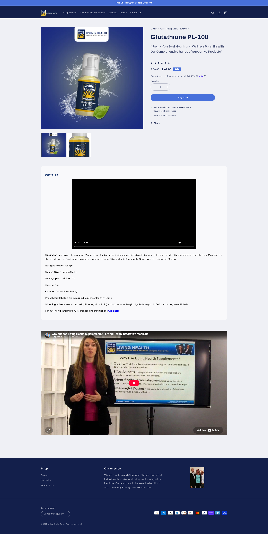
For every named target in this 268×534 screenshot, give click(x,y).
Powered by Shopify (74, 524)
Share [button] (157, 123)
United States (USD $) (54, 514)
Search (44, 475)
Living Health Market (56, 524)
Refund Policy (47, 485)
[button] (213, 13)
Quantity (155, 81)
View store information (165, 116)
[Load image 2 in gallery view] (79, 145)
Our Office (46, 480)
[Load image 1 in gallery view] (54, 145)
